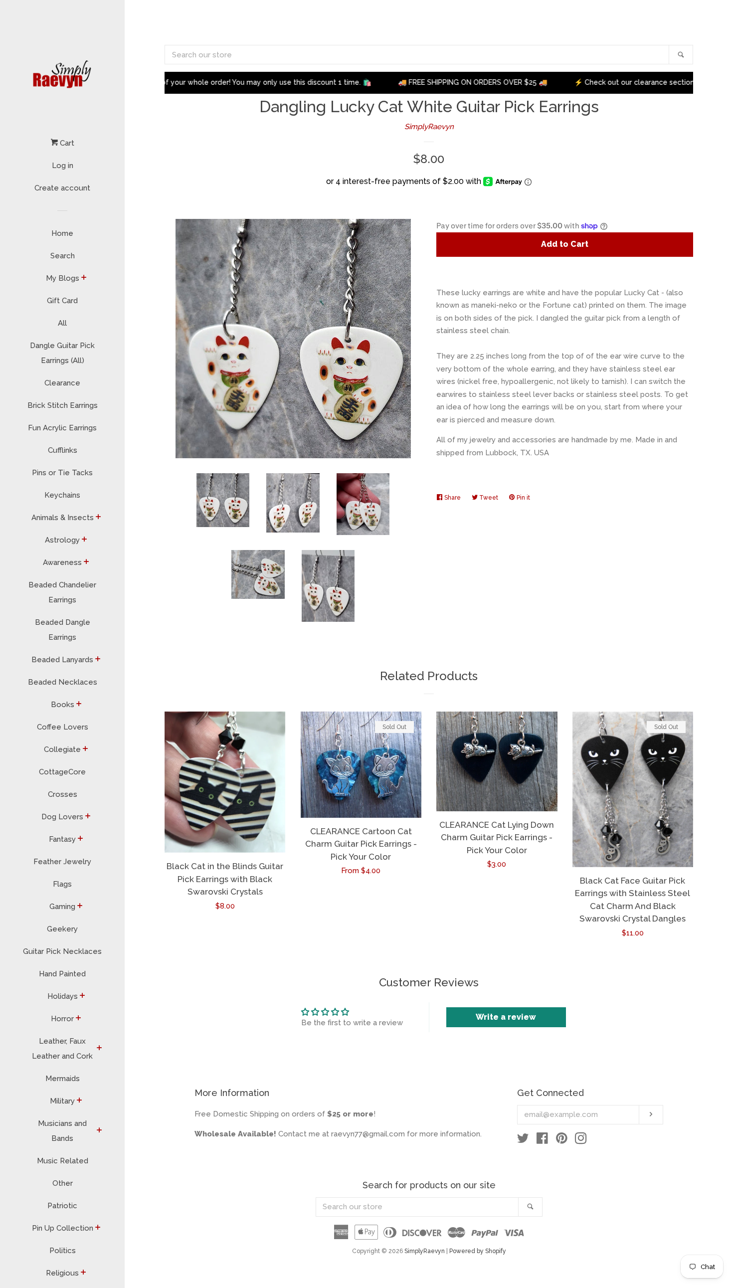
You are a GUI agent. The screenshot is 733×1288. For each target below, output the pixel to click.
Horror (62, 1018)
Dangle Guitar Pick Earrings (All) (62, 353)
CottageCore (62, 771)
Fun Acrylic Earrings (62, 427)
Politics (62, 1250)
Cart (66, 143)
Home (62, 233)
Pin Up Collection (62, 1228)
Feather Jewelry (62, 861)
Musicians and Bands (62, 1131)
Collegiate (62, 749)
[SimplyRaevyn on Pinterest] (561, 1140)
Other (62, 1183)
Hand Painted (62, 973)
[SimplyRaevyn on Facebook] (542, 1140)
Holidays (62, 996)
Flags (62, 884)
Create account (62, 188)
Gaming (62, 906)
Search (62, 255)
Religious (62, 1273)
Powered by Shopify (477, 1251)
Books (62, 704)
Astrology (62, 540)
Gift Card (62, 300)
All (62, 323)
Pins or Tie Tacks (62, 472)
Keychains (62, 495)
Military (62, 1101)
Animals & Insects (62, 517)
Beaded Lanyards (62, 659)
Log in (62, 165)
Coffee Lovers (62, 727)
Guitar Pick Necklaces (62, 951)
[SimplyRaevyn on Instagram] (581, 1140)
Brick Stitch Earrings (62, 405)
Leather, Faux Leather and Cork (62, 1049)
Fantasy (62, 839)
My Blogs (62, 278)
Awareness (62, 562)
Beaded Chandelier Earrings (62, 592)
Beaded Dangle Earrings (62, 630)
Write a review (506, 1017)
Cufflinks (62, 450)
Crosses (62, 794)
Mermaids (62, 1078)
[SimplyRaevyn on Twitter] (523, 1140)
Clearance (62, 382)
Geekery (62, 928)
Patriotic (62, 1205)
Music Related (62, 1160)
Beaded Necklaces (62, 682)
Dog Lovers (62, 816)
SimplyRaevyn (429, 126)
